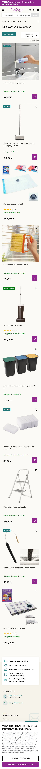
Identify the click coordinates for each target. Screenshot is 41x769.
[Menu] (3, 10)
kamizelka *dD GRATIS (10, 4)
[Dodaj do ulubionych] (36, 46)
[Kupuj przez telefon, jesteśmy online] (30, 10)
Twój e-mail (6, 719)
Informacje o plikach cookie (17, 752)
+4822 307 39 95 (16, 695)
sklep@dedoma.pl (16, 703)
